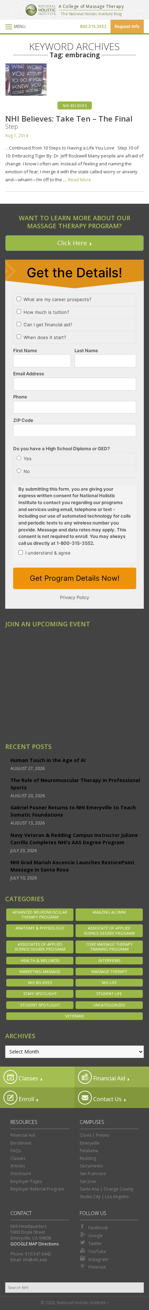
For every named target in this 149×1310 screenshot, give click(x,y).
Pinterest (97, 1267)
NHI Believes (75, 105)
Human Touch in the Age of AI (48, 760)
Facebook (98, 1228)
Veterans (74, 1016)
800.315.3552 (93, 26)
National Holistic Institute (40, 10)
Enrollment (21, 1143)
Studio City (22, 724)
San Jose (19, 695)
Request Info (127, 26)
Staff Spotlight (40, 993)
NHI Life (109, 982)
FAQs (15, 1151)
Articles (17, 1166)
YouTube (97, 1251)
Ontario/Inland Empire (35, 666)
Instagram (98, 1259)
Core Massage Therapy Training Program (109, 947)
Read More (79, 179)
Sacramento (23, 686)
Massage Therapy (109, 971)
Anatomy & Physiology (40, 928)
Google (95, 1236)
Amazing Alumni (109, 912)
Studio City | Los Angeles (104, 1197)
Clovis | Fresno (94, 1135)
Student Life (109, 993)
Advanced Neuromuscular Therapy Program (39, 914)
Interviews (109, 960)
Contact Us (107, 1099)
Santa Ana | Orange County (106, 1189)
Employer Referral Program (37, 1189)
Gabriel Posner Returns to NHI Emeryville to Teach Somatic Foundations (73, 811)
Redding (19, 676)
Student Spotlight (40, 1005)
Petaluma (89, 1151)
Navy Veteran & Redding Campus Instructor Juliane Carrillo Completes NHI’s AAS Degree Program (74, 839)
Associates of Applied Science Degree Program (40, 947)
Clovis (16, 638)
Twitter (95, 1243)
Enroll (25, 1099)
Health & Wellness (40, 960)
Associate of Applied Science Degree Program (109, 930)
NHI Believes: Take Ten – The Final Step (68, 122)
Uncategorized (109, 1005)
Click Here (72, 243)
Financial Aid (108, 1078)
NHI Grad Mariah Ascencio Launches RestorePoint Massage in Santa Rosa (72, 866)
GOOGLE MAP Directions (34, 1244)
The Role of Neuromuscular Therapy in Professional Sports (75, 784)
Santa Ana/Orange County (40, 705)
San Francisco (93, 1173)
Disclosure (20, 1173)
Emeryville (21, 647)
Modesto (20, 657)
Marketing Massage (39, 971)
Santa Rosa (22, 714)
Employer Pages (26, 1181)
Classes (27, 1078)
